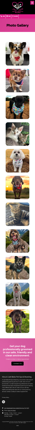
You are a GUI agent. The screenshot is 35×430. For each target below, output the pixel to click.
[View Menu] (32, 3)
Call (3, 16)
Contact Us (17, 363)
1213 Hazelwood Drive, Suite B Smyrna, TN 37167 (16, 408)
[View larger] (17, 54)
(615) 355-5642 (12, 410)
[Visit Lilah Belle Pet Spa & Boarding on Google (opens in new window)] (3, 401)
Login (17, 425)
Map (9, 16)
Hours (16, 16)
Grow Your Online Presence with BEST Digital (21, 422)
